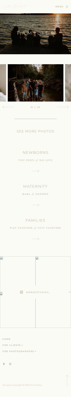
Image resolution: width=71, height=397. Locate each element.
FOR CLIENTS (11, 345)
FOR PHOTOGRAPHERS (18, 351)
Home (6, 339)
